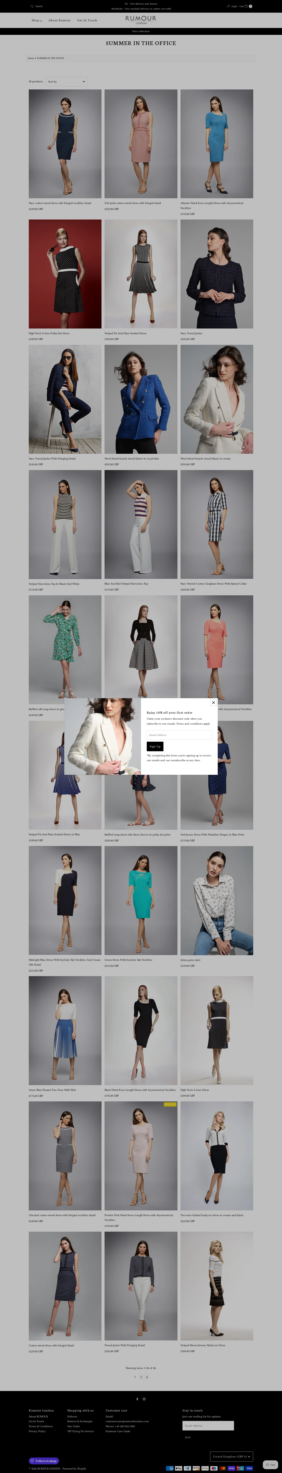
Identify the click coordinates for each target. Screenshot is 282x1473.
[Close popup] (213, 702)
